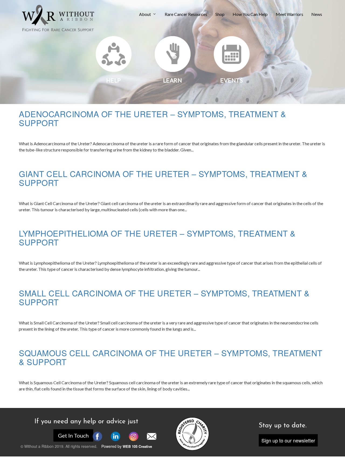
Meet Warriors (289, 14)
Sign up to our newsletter (288, 440)
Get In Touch (73, 435)
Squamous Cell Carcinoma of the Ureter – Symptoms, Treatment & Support (170, 357)
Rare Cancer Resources (186, 14)
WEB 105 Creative (137, 446)
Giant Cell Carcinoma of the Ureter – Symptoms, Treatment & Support (163, 178)
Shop (220, 14)
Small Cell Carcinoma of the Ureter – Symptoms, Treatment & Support (164, 297)
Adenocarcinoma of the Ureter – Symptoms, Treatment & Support (152, 118)
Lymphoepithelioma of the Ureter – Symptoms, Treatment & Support (157, 237)
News (316, 14)
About (145, 14)
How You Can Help (250, 14)
